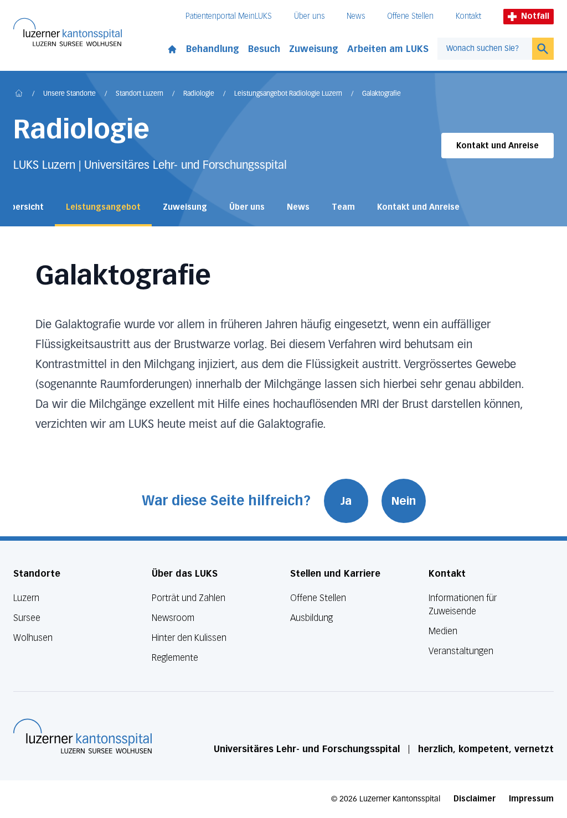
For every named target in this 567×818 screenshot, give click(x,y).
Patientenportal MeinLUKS (228, 16)
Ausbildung (311, 618)
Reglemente (175, 658)
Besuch (264, 49)
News (356, 16)
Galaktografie (381, 94)
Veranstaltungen (461, 651)
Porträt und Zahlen (188, 598)
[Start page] (172, 47)
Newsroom (173, 618)
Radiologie (198, 94)
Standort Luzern (139, 94)
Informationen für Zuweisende (463, 605)
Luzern (26, 598)
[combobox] (484, 49)
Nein (403, 501)
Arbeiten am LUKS (388, 49)
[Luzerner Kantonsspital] (82, 736)
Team (343, 207)
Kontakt (468, 16)
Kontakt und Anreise (497, 146)
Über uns (309, 16)
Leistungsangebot (103, 207)
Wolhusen (33, 638)
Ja (346, 501)
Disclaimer (474, 799)
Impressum (531, 799)
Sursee (26, 618)
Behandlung (212, 49)
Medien (443, 631)
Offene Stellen (410, 16)
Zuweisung (313, 49)
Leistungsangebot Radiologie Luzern (288, 94)
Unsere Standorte (69, 94)
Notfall (535, 16)
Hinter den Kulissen (189, 638)
